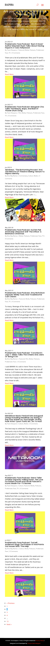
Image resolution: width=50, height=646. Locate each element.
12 (7, 621)
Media (27, 50)
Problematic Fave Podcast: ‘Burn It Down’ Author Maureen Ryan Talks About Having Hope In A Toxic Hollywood (24, 46)
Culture (30, 176)
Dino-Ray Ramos (12, 176)
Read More (9, 74)
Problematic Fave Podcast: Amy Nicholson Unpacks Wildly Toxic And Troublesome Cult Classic (25, 294)
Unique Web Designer (33, 643)
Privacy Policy (39, 640)
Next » (9, 624)
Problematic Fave (38, 113)
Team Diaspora (12, 50)
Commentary (23, 176)
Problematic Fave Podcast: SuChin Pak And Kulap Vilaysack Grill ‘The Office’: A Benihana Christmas (23, 232)
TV (9, 53)
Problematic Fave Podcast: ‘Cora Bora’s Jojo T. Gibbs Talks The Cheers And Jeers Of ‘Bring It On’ (24, 354)
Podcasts (33, 50)
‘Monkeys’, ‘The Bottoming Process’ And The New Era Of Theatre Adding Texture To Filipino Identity (25, 171)
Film (19, 113)
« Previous (11, 603)
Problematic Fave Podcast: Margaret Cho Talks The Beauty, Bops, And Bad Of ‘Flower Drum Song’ (24, 108)
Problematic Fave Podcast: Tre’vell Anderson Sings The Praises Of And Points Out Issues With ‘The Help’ (24, 544)
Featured (21, 50)
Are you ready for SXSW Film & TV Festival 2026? (25, 12)
